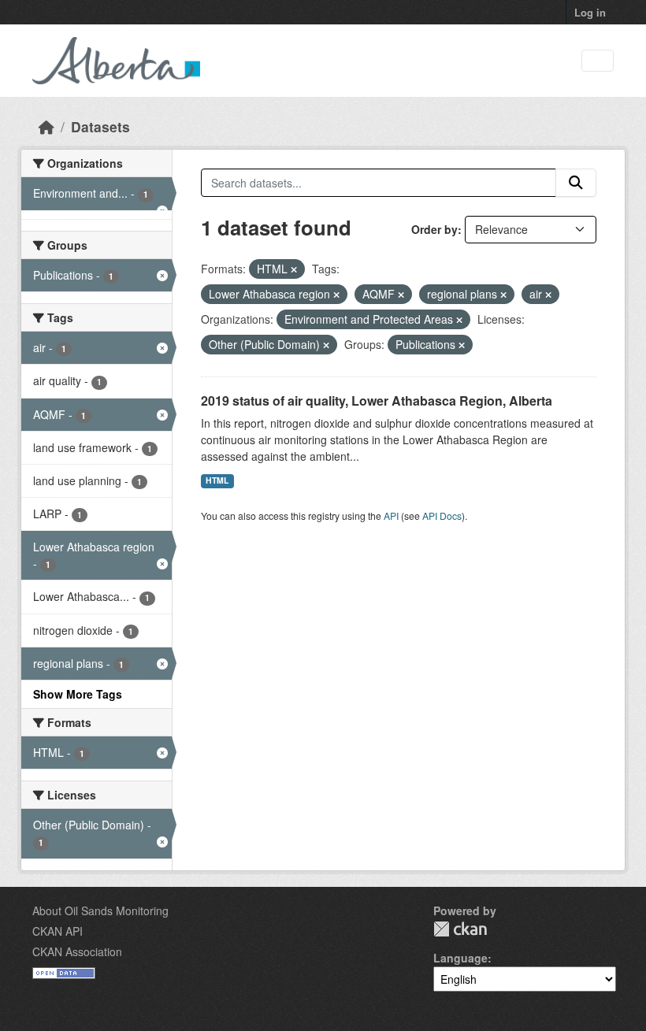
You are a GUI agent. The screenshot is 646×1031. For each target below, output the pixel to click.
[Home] (46, 126)
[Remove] (294, 269)
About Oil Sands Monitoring (100, 910)
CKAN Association (77, 951)
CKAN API (57, 931)
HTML (217, 480)
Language (460, 958)
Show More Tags (77, 694)
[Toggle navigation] (597, 61)
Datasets (100, 126)
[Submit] (575, 183)
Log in (590, 12)
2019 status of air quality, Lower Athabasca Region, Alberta (376, 400)
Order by (434, 229)
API (391, 515)
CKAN (460, 929)
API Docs (442, 515)
